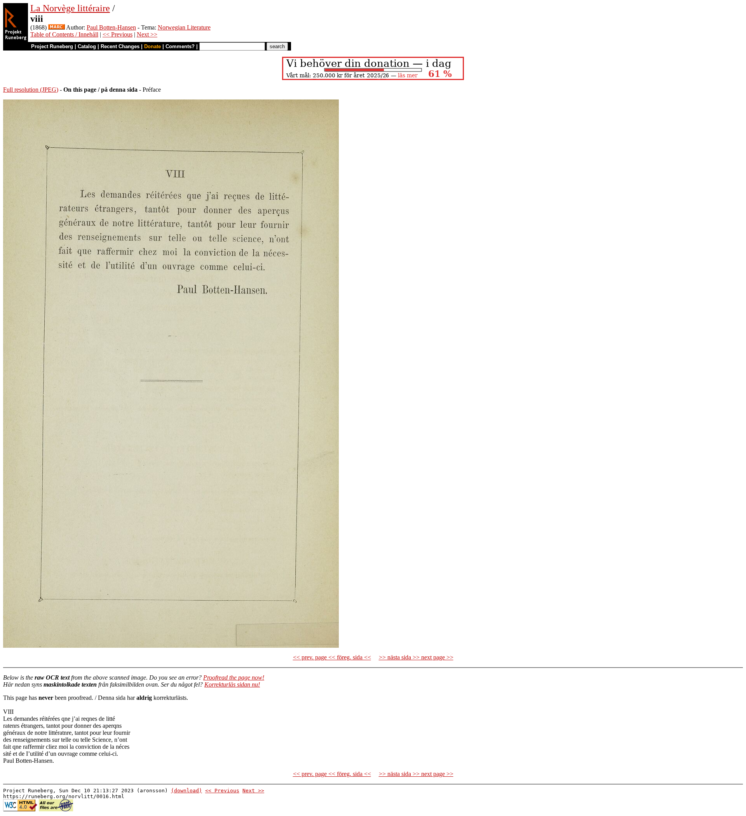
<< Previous (117, 34)
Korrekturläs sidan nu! (232, 684)
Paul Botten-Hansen (111, 27)
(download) (186, 790)
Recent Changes (120, 46)
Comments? (180, 46)
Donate (152, 46)
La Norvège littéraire (70, 8)
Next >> (147, 34)
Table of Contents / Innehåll (64, 34)
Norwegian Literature (184, 27)
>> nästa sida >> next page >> (416, 657)
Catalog (87, 46)
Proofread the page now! (233, 677)
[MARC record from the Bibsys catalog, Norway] (56, 27)
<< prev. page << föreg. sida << (332, 657)
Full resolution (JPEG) (30, 89)
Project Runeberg (52, 46)
